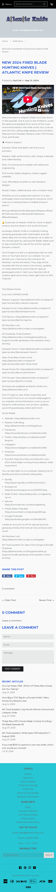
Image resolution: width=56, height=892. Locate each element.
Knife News (18, 41)
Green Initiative (28, 781)
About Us (28, 778)
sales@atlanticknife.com (31, 832)
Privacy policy (28, 818)
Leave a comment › (12, 620)
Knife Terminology (28, 785)
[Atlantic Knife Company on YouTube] (34, 868)
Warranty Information (28, 796)
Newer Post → (46, 600)
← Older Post (9, 600)
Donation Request (28, 811)
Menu (8, 4)
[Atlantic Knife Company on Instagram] (29, 868)
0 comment (8, 588)
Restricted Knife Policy (28, 822)
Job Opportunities (28, 814)
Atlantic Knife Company (29, 875)
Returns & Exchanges (28, 793)
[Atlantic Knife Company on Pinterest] (25, 868)
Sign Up (49, 855)
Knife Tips (28, 789)
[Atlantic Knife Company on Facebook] (20, 868)
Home (5, 41)
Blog (28, 807)
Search (28, 774)
